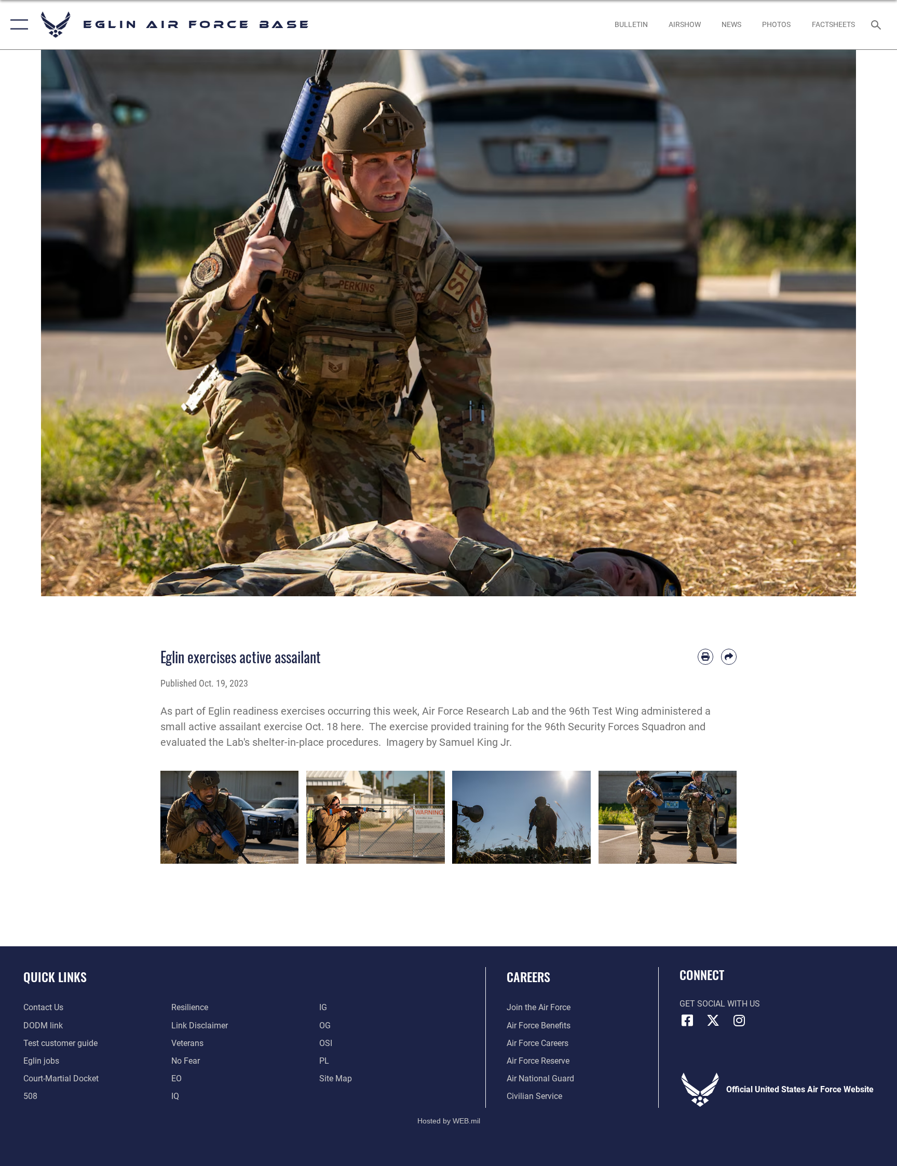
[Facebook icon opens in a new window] (687, 1020)
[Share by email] (729, 656)
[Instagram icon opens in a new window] (739, 1020)
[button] (17, 24)
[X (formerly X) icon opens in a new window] (713, 1020)
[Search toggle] (877, 24)
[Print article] (705, 656)
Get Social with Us (719, 1004)
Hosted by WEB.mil (448, 1121)
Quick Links (55, 976)
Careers (528, 976)
